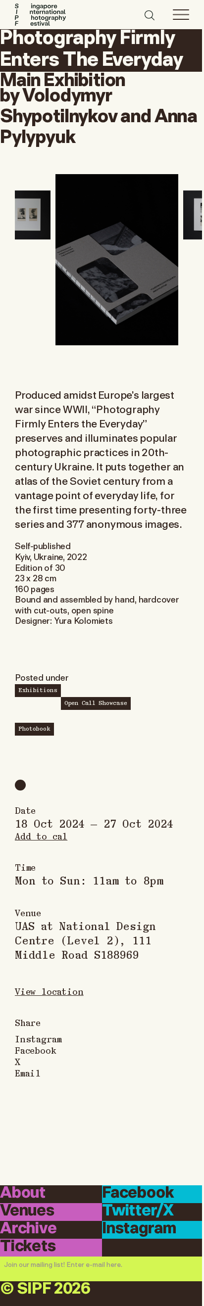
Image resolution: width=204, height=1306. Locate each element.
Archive (28, 1229)
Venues (27, 1211)
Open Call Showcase (95, 702)
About (23, 1193)
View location (49, 991)
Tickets (28, 1247)
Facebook (35, 1050)
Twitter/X (137, 1211)
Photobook (34, 728)
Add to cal (41, 836)
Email (28, 1072)
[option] (116, 259)
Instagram (38, 1038)
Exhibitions (37, 690)
